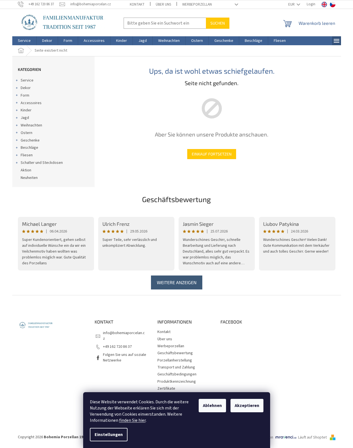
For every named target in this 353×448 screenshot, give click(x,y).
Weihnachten (31, 125)
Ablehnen (212, 406)
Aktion (26, 170)
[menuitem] (24, 40)
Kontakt (137, 4)
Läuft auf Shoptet (313, 437)
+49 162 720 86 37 (117, 346)
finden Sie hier (132, 420)
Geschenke (30, 140)
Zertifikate (166, 388)
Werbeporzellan (197, 4)
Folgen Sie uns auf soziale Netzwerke (124, 357)
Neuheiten (29, 178)
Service (27, 80)
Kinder (26, 110)
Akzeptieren (247, 406)
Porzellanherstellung (174, 360)
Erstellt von (263, 437)
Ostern (26, 133)
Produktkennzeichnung (176, 381)
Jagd (25, 118)
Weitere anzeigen (176, 282)
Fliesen (27, 155)
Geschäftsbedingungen (176, 374)
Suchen (217, 23)
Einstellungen (109, 435)
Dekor (26, 88)
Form (25, 95)
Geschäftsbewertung (176, 199)
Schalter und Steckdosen (42, 163)
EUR (292, 4)
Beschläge (29, 147)
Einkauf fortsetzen (212, 154)
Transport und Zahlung (176, 367)
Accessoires (31, 103)
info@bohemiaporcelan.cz (124, 335)
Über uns (163, 4)
